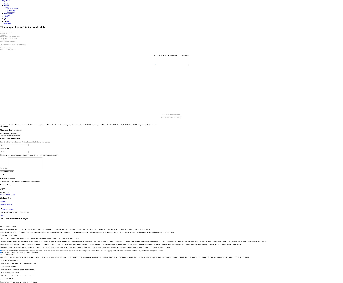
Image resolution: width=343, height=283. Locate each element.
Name (2, 145)
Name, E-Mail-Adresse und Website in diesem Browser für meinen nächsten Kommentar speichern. (30, 155)
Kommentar (4, 168)
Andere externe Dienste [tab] (6, 254)
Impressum (3, 201)
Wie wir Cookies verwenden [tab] (8, 226)
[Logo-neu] (5, 1)
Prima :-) (2, 215)
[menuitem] (173, 4)
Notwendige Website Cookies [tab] (8, 235)
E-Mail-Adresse (5, 148)
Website (2, 151)
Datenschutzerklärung (6, 204)
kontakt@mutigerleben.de (7, 194)
